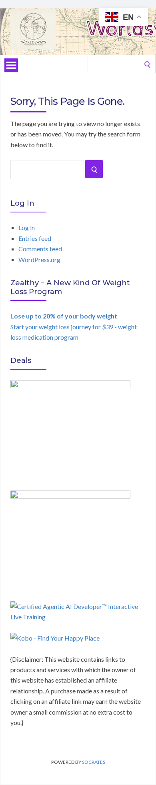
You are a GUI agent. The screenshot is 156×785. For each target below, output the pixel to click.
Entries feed (34, 238)
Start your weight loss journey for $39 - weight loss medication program (73, 326)
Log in (26, 227)
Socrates (93, 762)
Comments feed (40, 248)
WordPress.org (39, 259)
